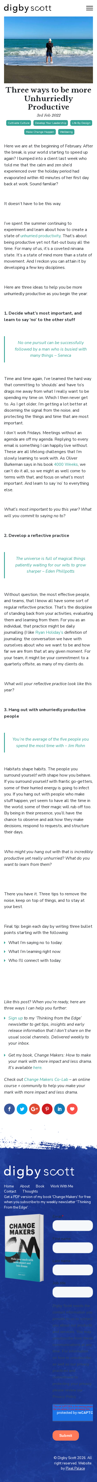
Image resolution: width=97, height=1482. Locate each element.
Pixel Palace (75, 1468)
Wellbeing (66, 132)
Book (40, 1186)
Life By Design (81, 123)
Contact (10, 1191)
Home (9, 1186)
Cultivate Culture (18, 123)
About (25, 1186)
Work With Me (61, 1186)
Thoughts (30, 1191)
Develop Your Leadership (50, 123)
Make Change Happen (40, 132)
